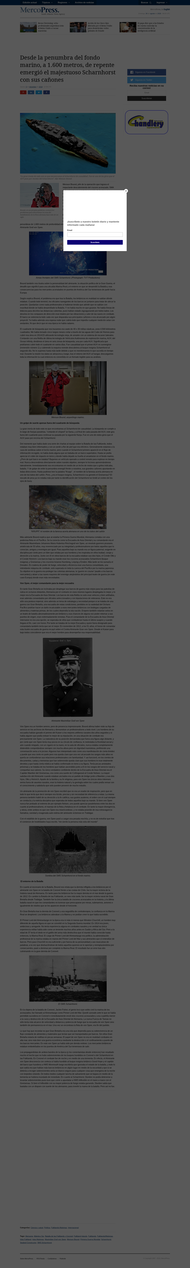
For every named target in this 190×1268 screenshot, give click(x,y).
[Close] (126, 191)
